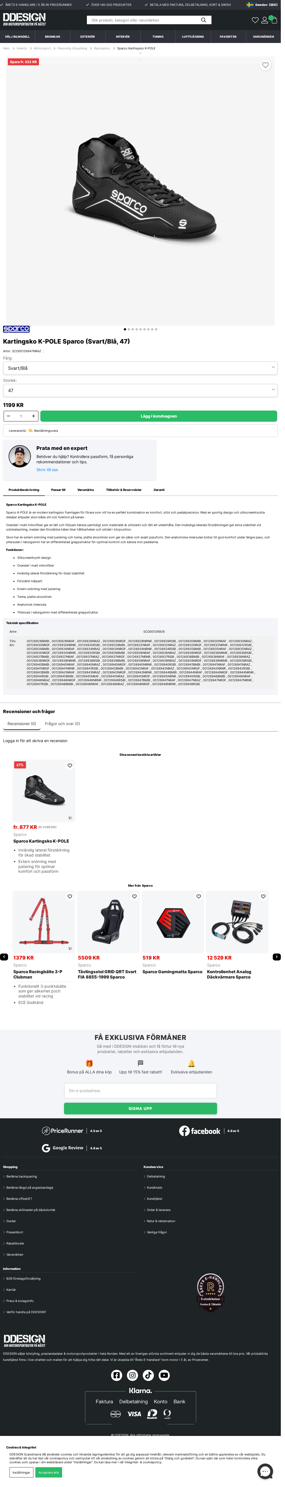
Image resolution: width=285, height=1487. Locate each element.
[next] (277, 956)
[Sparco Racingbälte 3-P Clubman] (44, 922)
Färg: (8, 358)
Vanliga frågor (157, 1232)
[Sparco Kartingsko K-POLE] (44, 791)
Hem (7, 48)
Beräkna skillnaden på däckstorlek (30, 1210)
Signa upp (140, 1108)
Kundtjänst (154, 1199)
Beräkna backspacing (21, 1176)
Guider (11, 1221)
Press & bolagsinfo (20, 1301)
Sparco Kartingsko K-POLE (136, 48)
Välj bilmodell (17, 36)
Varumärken (263, 36)
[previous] (4, 956)
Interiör (22, 48)
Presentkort (14, 1232)
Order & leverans (159, 1210)
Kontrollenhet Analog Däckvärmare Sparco (229, 974)
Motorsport (42, 48)
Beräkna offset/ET (19, 1199)
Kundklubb (154, 1187)
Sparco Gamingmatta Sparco (172, 971)
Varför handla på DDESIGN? (26, 1312)
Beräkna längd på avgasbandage (29, 1187)
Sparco (19, 834)
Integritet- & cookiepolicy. (143, 1462)
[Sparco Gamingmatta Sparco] (173, 922)
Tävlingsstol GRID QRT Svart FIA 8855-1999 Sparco (107, 974)
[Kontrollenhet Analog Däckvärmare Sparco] (237, 922)
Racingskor (102, 48)
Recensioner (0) (22, 723)
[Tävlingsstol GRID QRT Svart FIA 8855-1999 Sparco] (108, 922)
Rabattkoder (15, 1243)
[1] (140, 191)
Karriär (11, 1290)
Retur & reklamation (161, 1221)
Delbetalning (156, 1176)
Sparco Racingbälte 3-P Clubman (37, 974)
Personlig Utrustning (72, 48)
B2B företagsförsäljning (23, 1278)
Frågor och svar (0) (62, 723)
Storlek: (10, 380)
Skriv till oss (47, 469)
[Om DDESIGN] (211, 1293)
